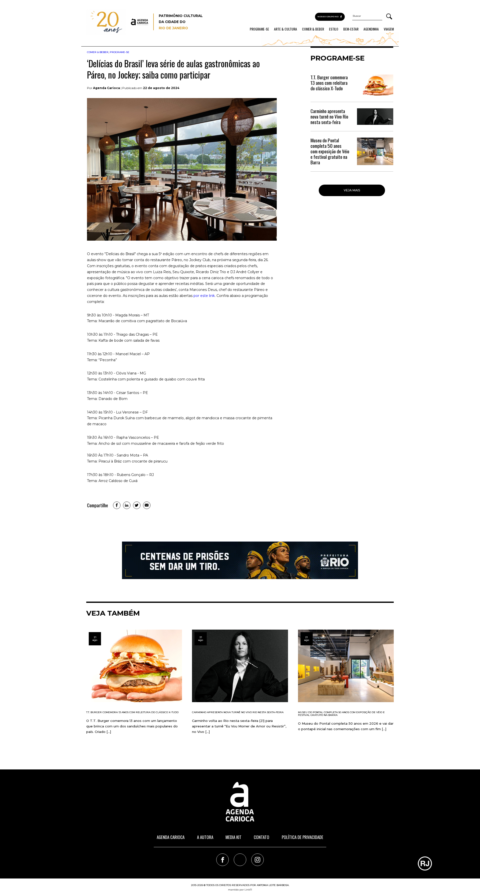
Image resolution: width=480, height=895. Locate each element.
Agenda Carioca (170, 837)
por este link (204, 295)
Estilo (333, 29)
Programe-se (259, 29)
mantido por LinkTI (240, 889)
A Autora (205, 837)
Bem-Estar (350, 29)
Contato (261, 837)
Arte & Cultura (285, 29)
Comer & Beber (313, 29)
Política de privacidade (302, 837)
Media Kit (234, 837)
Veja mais (352, 190)
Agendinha (371, 29)
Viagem (389, 29)
